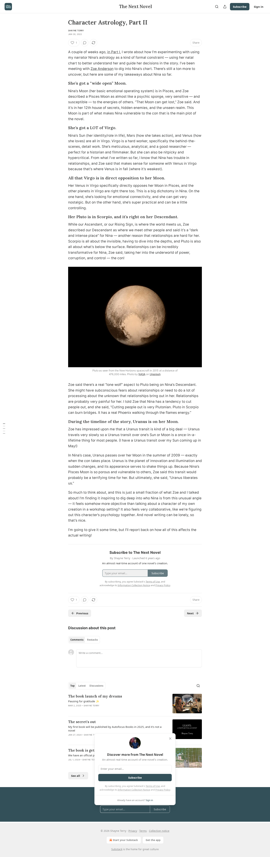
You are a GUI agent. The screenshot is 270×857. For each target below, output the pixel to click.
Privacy (132, 831)
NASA (141, 374)
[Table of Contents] (4, 428)
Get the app (153, 840)
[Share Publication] (224, 6)
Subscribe (239, 6)
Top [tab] (72, 685)
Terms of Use (153, 786)
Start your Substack (125, 840)
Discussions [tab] (96, 685)
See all (75, 776)
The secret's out (82, 722)
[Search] (216, 6)
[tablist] (84, 639)
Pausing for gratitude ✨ (83, 701)
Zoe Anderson (102, 69)
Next (190, 613)
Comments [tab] (76, 639)
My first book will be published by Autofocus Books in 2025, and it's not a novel (114, 728)
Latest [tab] (82, 685)
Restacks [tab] (92, 639)
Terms (143, 831)
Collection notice (159, 831)
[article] (135, 703)
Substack (116, 849)
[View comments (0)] (84, 42)
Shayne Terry (76, 30)
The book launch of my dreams (95, 696)
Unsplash (155, 374)
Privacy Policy (162, 789)
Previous (82, 613)
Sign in (258, 6)
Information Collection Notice (134, 789)
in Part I (113, 52)
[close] (170, 738)
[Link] (63, 83)
